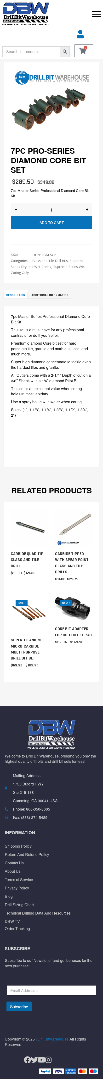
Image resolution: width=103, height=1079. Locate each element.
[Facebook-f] (25, 1060)
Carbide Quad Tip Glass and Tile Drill (27, 559)
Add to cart (52, 222)
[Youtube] (39, 1060)
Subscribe (19, 1006)
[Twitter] (32, 1060)
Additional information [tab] (50, 295)
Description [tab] (15, 295)
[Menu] (77, 13)
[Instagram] (46, 1060)
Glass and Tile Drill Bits (50, 260)
